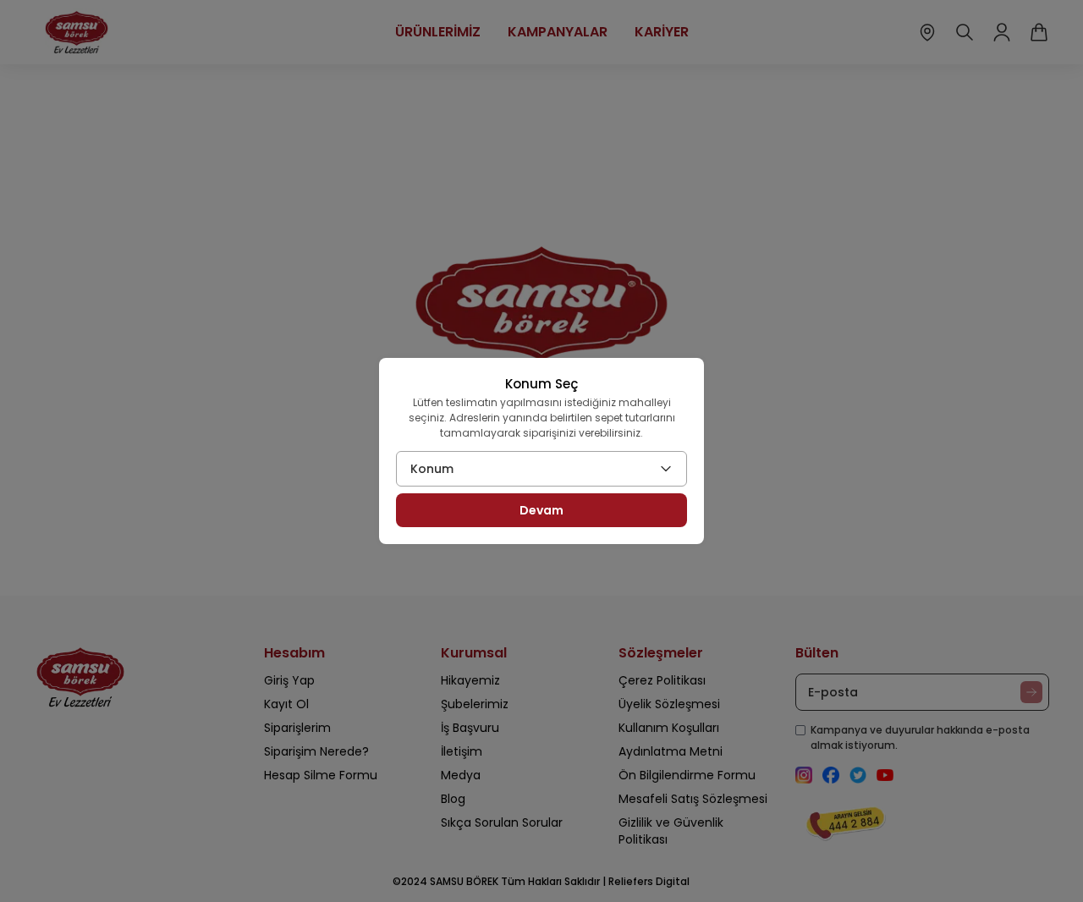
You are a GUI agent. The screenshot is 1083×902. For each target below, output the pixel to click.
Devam (541, 510)
